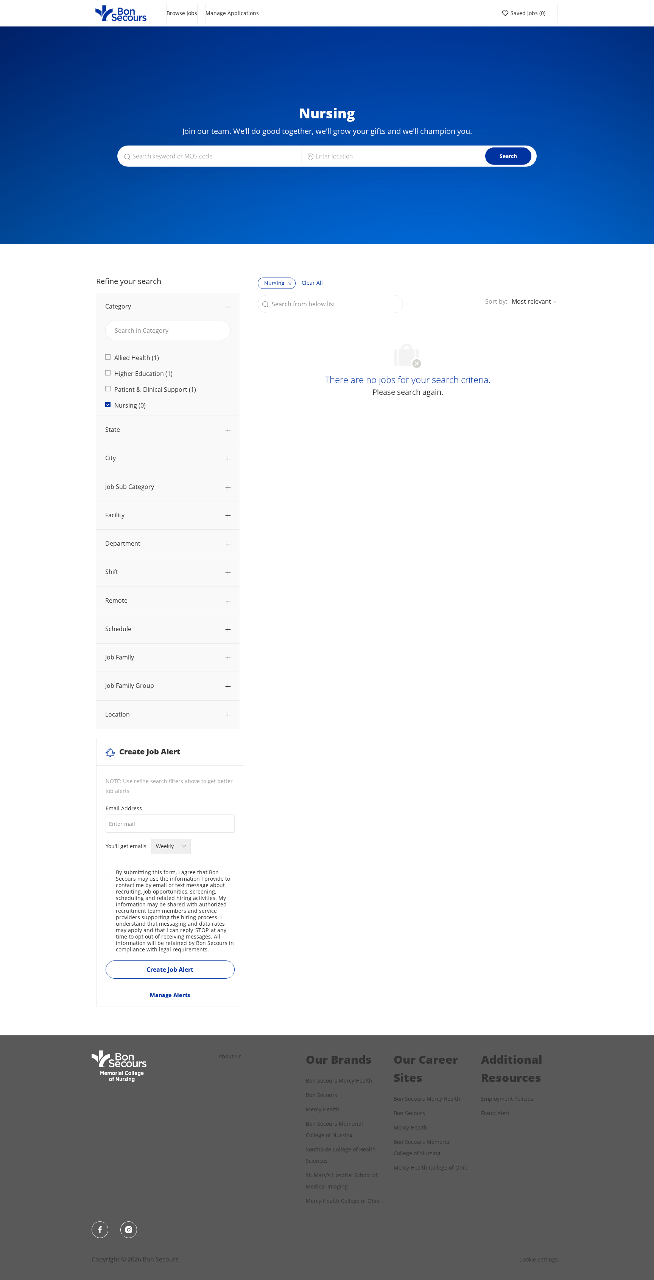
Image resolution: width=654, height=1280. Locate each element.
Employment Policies (507, 1098)
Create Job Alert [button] (169, 969)
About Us (229, 1056)
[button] (508, 156)
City (110, 458)
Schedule (118, 629)
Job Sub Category (129, 487)
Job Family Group (129, 685)
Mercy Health (322, 1109)
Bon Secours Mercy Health (339, 1080)
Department (122, 543)
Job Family (119, 657)
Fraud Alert (495, 1113)
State (112, 429)
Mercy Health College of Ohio (343, 1200)
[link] (170, 995)
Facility (115, 515)
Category (118, 306)
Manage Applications (232, 13)
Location (117, 714)
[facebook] (100, 1229)
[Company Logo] (121, 12)
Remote (116, 600)
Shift (111, 572)
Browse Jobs (182, 13)
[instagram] (128, 1229)
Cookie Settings (538, 1259)
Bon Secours (321, 1094)
